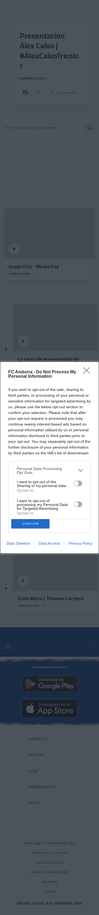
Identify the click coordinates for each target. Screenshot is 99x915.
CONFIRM (30, 523)
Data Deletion (18, 543)
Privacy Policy (81, 543)
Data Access (49, 543)
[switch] (77, 483)
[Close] (88, 372)
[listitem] (49, 470)
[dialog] (49, 458)
